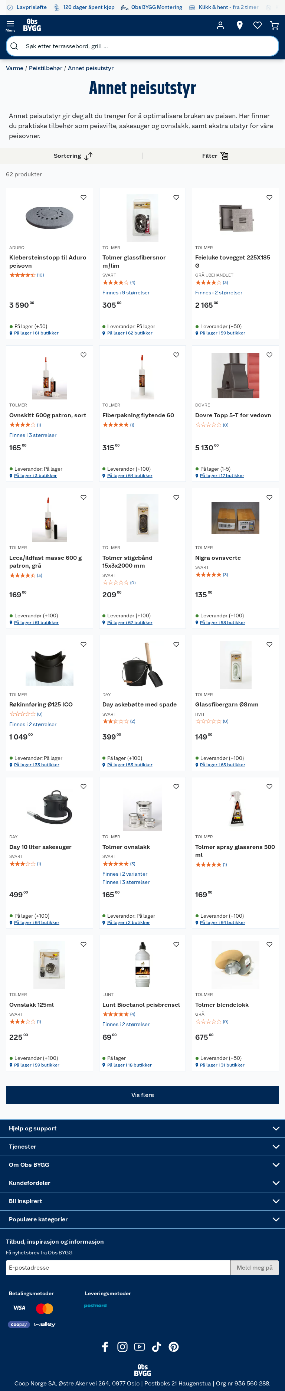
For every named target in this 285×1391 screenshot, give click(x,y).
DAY (106, 694)
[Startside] (115, 25)
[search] (14, 46)
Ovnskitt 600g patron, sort (47, 415)
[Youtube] (139, 1346)
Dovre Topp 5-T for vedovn (233, 415)
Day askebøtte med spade (139, 704)
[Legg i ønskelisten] (83, 197)
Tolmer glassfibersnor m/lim (134, 261)
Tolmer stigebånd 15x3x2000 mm (127, 561)
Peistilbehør (45, 68)
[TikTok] (156, 1346)
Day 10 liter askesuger (40, 846)
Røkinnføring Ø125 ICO (41, 704)
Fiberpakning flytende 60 (138, 415)
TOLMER (111, 247)
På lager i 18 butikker (129, 1065)
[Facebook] (105, 1346)
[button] (142, 1095)
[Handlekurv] (274, 25)
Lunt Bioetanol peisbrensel (141, 1004)
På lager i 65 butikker (222, 764)
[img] (49, 275)
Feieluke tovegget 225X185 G (232, 261)
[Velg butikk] (240, 25)
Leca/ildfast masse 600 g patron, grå (45, 561)
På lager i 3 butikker (35, 475)
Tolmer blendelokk (222, 1004)
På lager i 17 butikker (222, 475)
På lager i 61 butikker (36, 333)
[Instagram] (122, 1346)
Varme (14, 68)
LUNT (108, 994)
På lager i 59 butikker (222, 333)
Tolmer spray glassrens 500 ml (235, 851)
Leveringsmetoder (108, 1293)
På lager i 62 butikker (130, 333)
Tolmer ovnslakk (126, 846)
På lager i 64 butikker (130, 475)
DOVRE (202, 405)
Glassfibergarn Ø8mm (227, 704)
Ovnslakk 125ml (31, 1004)
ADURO (16, 247)
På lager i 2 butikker (128, 922)
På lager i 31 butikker (222, 1065)
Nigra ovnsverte (218, 557)
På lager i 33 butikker (36, 764)
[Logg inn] (220, 25)
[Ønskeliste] (257, 25)
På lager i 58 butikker (222, 622)
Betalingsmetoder (31, 1293)
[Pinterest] (173, 1346)
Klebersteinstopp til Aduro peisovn (47, 261)
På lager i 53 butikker (130, 764)
